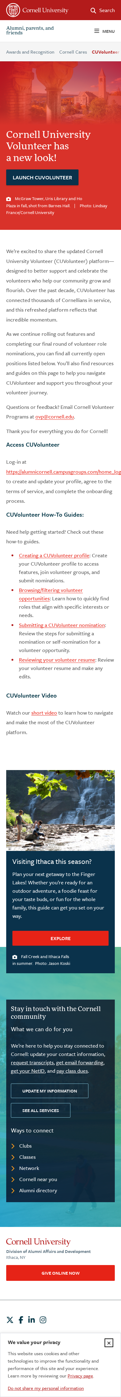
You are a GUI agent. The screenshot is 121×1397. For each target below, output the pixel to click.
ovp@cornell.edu (54, 416)
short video (44, 712)
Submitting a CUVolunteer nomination (62, 625)
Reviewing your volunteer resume (57, 659)
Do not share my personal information (46, 1388)
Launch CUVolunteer (42, 177)
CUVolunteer (105, 51)
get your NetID (28, 1071)
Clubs (25, 1146)
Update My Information (49, 1091)
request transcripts (32, 1062)
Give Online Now (61, 1273)
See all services (40, 1110)
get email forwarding (79, 1062)
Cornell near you (38, 1179)
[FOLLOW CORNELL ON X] (10, 1320)
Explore (61, 938)
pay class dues (72, 1071)
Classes (27, 1157)
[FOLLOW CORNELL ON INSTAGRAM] (43, 1320)
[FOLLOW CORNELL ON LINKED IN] (31, 1320)
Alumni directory (38, 1190)
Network (29, 1168)
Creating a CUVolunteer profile (54, 555)
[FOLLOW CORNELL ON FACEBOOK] (21, 1320)
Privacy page (80, 1375)
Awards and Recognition (30, 51)
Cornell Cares (73, 51)
